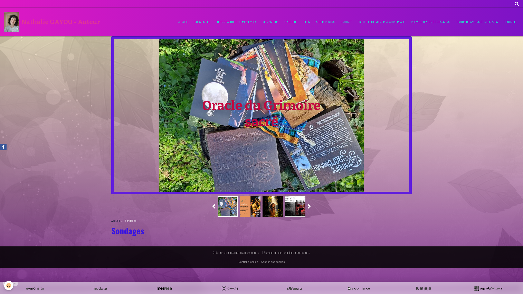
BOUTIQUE (510, 22)
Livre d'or (290, 22)
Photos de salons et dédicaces (477, 22)
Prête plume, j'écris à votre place (381, 22)
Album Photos (325, 22)
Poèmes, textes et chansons (430, 22)
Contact (346, 22)
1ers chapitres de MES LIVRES (237, 22)
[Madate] (99, 288)
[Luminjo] (423, 288)
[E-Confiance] (358, 288)
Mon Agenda (270, 22)
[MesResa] (164, 288)
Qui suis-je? (202, 22)
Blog (307, 22)
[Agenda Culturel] (488, 288)
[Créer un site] (35, 288)
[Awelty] (229, 288)
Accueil (183, 22)
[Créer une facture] (294, 288)
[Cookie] (8, 285)
